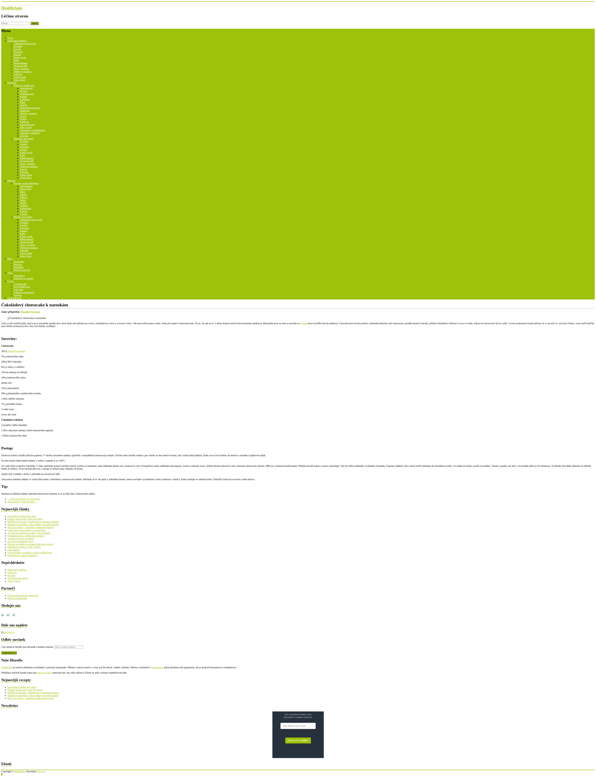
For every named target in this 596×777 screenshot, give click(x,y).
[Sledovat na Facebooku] (3, 616)
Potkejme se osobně (23, 278)
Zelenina (24, 136)
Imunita (17, 54)
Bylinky (24, 91)
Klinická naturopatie (17, 598)
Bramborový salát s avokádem (22, 555)
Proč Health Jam (22, 287)
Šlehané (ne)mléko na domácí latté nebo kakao (30, 544)
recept (303, 323)
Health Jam (6, 667)
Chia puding (13, 549)
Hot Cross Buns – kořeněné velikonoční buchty (30, 527)
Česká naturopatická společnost (22, 595)
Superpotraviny (27, 124)
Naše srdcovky (14, 298)
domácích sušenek (16, 351)
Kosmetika (19, 261)
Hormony (18, 52)
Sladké (23, 203)
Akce (10, 273)
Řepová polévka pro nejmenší (23, 499)
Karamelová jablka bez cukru (21, 516)
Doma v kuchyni (22, 270)
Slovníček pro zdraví (17, 578)
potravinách (157, 667)
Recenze (18, 264)
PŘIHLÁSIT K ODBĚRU (298, 740)
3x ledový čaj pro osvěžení (20, 538)
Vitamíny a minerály (30, 133)
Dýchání (18, 46)
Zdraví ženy (19, 80)
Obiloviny (25, 110)
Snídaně (24, 205)
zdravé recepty (44, 672)
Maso (22, 102)
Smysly (23, 169)
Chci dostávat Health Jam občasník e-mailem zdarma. (27, 647)
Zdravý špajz (13, 581)
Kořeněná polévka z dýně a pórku (24, 547)
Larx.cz (41, 771)
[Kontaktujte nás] (15, 616)
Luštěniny (25, 99)
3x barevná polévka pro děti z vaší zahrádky (29, 533)
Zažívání (18, 74)
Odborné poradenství (24, 292)
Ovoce (23, 116)
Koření (23, 96)
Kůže (16, 60)
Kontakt (18, 295)
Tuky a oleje (26, 127)
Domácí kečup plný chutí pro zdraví (25, 519)
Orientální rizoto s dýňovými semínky (25, 536)
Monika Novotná (30, 311)
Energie (17, 49)
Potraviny (12, 82)
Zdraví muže (20, 77)
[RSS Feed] (9, 616)
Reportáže (19, 267)
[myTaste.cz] (8, 632)
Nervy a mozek (21, 68)
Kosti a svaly (20, 57)
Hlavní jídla (25, 189)
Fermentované (27, 94)
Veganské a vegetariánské (32, 130)
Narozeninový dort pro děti (22, 501)
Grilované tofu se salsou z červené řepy (26, 530)
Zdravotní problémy (17, 40)
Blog (9, 259)
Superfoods (25, 208)
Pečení (23, 119)
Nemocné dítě (20, 66)
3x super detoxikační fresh (20, 541)
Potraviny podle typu (24, 85)
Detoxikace (19, 275)
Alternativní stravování (25, 43)
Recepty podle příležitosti (26, 183)
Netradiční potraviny (30, 108)
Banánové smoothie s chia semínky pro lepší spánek (32, 524)
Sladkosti (24, 122)
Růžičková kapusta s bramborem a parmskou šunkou (33, 522)
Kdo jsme (18, 289)
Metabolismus (20, 63)
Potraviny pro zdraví (24, 138)
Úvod (10, 38)
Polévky (24, 197)
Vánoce (23, 214)
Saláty (23, 200)
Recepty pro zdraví (23, 217)
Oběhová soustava (23, 71)
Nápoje (23, 105)
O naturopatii (20, 284)
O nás (10, 281)
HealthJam (11, 7)
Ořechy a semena (28, 113)
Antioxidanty (26, 88)
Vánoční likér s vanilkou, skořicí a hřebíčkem (29, 552)
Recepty (11, 180)
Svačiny (24, 211)
